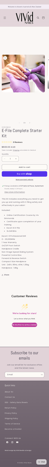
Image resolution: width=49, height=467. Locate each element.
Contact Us (10, 397)
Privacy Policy (11, 413)
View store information (14, 192)
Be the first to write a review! (24, 325)
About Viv (9, 392)
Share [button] (6, 275)
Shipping (16, 150)
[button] (4, 17)
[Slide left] (19, 122)
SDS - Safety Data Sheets (16, 402)
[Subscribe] (41, 374)
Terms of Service (12, 424)
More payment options (24, 180)
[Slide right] (29, 122)
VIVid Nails (28, 463)
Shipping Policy (11, 418)
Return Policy (10, 408)
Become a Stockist (13, 429)
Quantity (5, 154)
